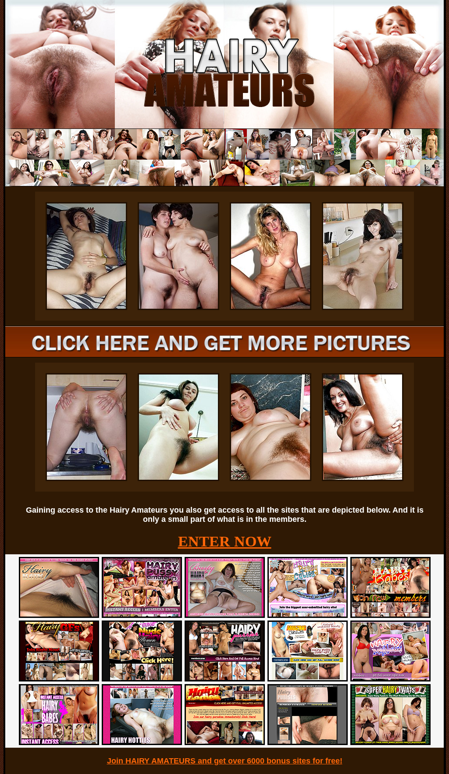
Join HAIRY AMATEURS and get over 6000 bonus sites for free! (224, 760)
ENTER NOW (224, 541)
